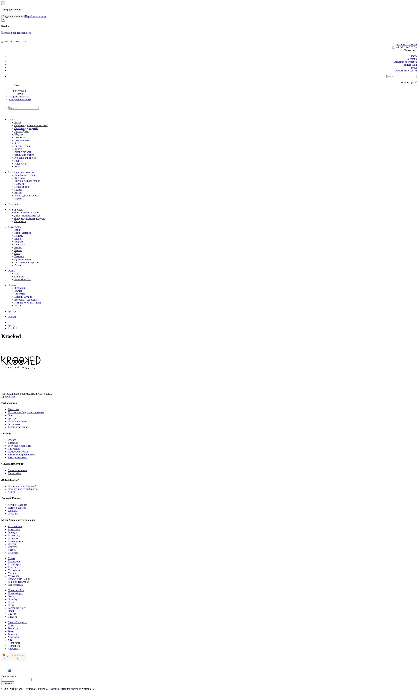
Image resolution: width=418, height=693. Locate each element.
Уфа (10, 639)
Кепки (17, 229)
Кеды (17, 273)
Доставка (411, 58)
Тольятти (13, 628)
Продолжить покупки (13, 16)
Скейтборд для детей (26, 128)
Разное (18, 265)
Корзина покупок (20, 96)
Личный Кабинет (17, 504)
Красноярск (14, 564)
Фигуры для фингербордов (29, 218)
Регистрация (410, 64)
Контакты (13, 409)
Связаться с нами (17, 470)
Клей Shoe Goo (22, 279)
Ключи (18, 149)
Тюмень (12, 634)
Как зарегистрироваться (21, 454)
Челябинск (14, 645)
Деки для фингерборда (27, 215)
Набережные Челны (19, 578)
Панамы (19, 235)
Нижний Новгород (18, 581)
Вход (414, 67)
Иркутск (12, 546)
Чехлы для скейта (24, 154)
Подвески (19, 137)
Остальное (20, 221)
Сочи (11, 625)
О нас (11, 415)
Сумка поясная (22, 259)
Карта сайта (14, 473)
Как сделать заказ (17, 457)
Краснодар (14, 561)
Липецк (12, 567)
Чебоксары (14, 642)
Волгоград (14, 535)
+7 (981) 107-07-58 (15, 41)
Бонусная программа (405, 61)
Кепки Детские (22, 232)
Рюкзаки (19, 256)
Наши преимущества (19, 421)
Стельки (19, 276)
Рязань (11, 610)
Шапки (18, 238)
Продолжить (8, 396)
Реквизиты (14, 424)
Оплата (413, 56)
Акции (12, 492)
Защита (18, 160)
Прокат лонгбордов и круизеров (26, 412)
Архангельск (15, 526)
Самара (12, 613)
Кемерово (13, 552)
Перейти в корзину (35, 16)
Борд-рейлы (21, 163)
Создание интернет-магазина (65, 688)
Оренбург (13, 599)
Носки (18, 247)
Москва (12, 573)
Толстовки (20, 293)
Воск (17, 166)
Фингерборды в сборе (26, 212)
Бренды (12, 418)
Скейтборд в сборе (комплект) (31, 125)
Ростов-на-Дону (17, 608)
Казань (12, 549)
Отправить (8, 683)
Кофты (18, 290)
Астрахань (14, 529)
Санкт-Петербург (17, 622)
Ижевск (12, 544)
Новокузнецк (15, 584)
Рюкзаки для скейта (25, 157)
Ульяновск (13, 637)
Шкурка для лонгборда (27, 180)
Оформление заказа (406, 70)
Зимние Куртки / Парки (27, 302)
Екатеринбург (15, 541)
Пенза (11, 602)
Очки (17, 253)
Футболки (20, 288)
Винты (18, 192)
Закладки (13, 510)
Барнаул (12, 532)
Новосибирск (15, 593)
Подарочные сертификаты (22, 489)
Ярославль (14, 648)
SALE (17, 122)
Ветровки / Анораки (25, 299)
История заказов (17, 507)
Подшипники (22, 140)
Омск (11, 596)
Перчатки (19, 244)
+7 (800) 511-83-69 (406, 44)
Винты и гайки (22, 146)
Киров (11, 558)
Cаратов (12, 616)
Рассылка (13, 513)
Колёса (18, 143)
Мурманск (13, 576)
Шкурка (18, 134)
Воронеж (13, 538)
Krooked (12, 328)
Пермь (11, 605)
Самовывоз (14, 448)
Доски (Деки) (21, 131)
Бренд (11, 325)
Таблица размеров (18, 427)
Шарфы (18, 241)
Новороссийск (16, 590)
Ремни (18, 250)
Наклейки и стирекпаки (27, 262)
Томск (11, 631)
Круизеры (19, 178)
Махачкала (14, 570)
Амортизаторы (22, 151)
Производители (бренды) (22, 486)
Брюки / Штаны (23, 296)
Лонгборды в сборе (25, 175)
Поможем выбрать (18, 451)
